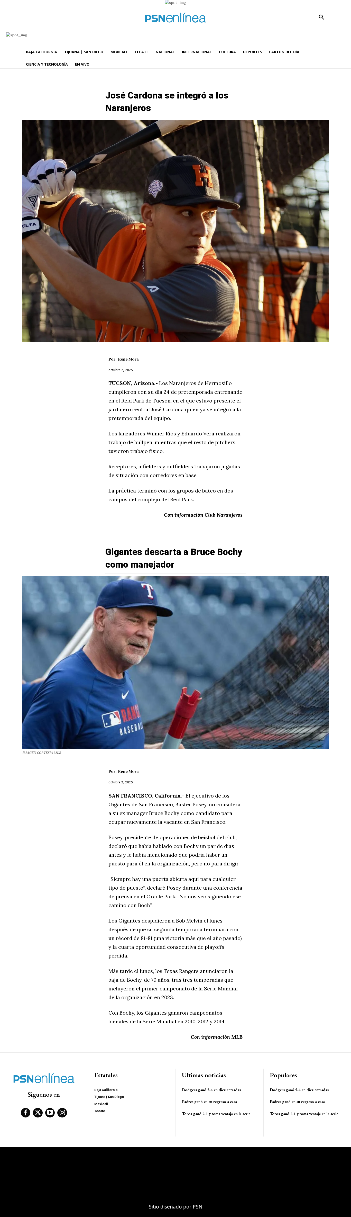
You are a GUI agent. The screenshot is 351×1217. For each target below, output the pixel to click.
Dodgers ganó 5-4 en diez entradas (211, 1090)
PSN (197, 1206)
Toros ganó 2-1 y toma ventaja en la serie (216, 1113)
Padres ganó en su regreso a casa (209, 1101)
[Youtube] (50, 1113)
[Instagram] (62, 1113)
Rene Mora (128, 359)
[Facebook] (26, 1113)
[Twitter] (38, 1113)
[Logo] (175, 17)
